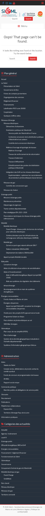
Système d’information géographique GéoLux (20, 345)
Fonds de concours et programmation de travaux (21, 375)
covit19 (4, 437)
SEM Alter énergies (10, 324)
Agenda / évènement (9, 433)
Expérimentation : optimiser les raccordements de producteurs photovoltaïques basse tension (25, 176)
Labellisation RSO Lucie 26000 (14, 108)
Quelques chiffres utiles (12, 115)
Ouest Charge (8, 475)
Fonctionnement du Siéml (10, 456)
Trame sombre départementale (15, 208)
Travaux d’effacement (16, 161)
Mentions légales (23, 509)
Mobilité (4, 223)
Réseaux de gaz (9, 182)
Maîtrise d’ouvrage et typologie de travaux (21, 147)
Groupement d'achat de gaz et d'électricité (16, 468)
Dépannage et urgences (12, 205)
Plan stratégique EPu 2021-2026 (15, 212)
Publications (5, 402)
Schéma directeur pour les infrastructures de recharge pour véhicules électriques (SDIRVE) (22, 236)
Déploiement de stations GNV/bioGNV (19, 252)
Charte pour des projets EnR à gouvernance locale (22, 313)
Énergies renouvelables (9, 296)
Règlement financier (11, 101)
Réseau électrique (7, 487)
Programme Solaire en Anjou (14, 316)
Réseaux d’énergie (8, 120)
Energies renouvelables (9, 449)
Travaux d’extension (16, 158)
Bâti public (5, 261)
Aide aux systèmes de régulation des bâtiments (23, 281)
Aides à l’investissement (12, 272)
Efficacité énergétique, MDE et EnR (13, 445)
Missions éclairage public (13, 197)
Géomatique (5, 328)
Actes (3, 362)
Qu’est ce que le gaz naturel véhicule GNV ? (21, 245)
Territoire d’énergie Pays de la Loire (16, 412)
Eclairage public (6, 194)
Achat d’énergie (9, 285)
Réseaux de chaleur (11, 190)
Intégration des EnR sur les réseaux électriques (23, 172)
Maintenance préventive (12, 201)
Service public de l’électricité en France (22, 133)
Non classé (5, 483)
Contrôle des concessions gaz (17, 185)
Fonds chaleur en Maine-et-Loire (15, 299)
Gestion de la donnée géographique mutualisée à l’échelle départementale (21, 340)
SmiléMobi (7, 478)
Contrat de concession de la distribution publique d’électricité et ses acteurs (26, 138)
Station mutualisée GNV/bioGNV (17, 249)
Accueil (3, 79)
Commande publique (8, 387)
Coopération (8, 112)
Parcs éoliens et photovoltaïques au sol (18, 320)
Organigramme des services (14, 97)
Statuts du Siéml (9, 365)
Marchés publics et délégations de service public (21, 390)
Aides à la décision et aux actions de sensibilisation (22, 268)
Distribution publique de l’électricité (18, 130)
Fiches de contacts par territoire (15, 93)
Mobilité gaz (8, 242)
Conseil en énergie (10, 264)
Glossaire (4, 394)
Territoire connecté (8, 494)
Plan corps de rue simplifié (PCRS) (16, 331)
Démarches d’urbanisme (15, 126)
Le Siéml (4, 83)
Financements (9, 104)
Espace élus (8, 409)
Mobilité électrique (10, 226)
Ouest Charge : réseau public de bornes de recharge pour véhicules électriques (25, 230)
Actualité (4, 430)
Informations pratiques (9, 417)
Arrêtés (6, 379)
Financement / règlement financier (13, 453)
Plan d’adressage (10, 335)
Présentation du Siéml (12, 86)
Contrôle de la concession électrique (22, 143)
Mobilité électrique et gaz (10, 472)
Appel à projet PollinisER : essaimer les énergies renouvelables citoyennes (23, 307)
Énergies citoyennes (11, 303)
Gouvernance (6, 464)
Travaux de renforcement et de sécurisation (24, 154)
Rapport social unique (11, 382)
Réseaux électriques (11, 123)
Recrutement (6, 398)
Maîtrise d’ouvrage (15, 150)
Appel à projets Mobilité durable (15, 257)
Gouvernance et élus (11, 90)
